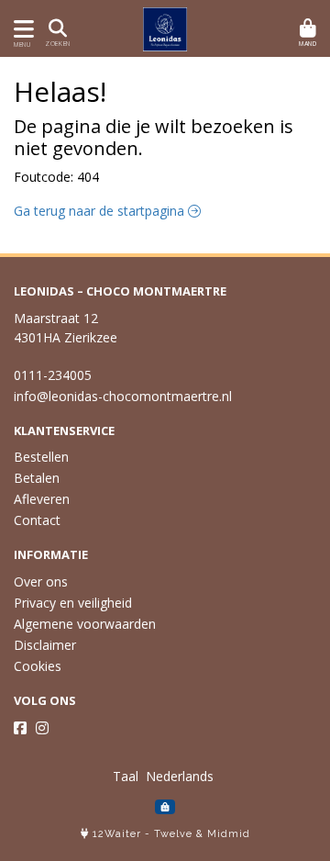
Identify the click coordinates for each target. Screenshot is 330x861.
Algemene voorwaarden (85, 623)
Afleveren (42, 499)
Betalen (37, 477)
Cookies (37, 666)
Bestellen (41, 456)
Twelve (173, 834)
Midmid (228, 834)
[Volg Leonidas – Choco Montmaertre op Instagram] (42, 728)
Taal (125, 776)
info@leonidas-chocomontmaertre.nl (123, 396)
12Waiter (117, 834)
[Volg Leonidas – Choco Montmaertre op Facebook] (20, 728)
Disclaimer (45, 645)
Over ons (41, 581)
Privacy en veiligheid (73, 602)
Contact (37, 520)
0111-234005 (53, 375)
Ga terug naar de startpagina (101, 210)
